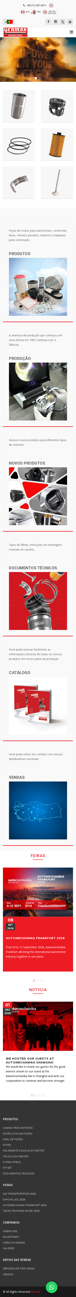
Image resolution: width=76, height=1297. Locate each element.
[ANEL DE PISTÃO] (19, 144)
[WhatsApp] (51, 1287)
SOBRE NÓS (10, 1231)
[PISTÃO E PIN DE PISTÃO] (57, 106)
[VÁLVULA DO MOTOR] (57, 183)
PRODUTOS (10, 1119)
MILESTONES (11, 1237)
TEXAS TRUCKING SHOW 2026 (21, 1211)
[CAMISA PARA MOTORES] (19, 106)
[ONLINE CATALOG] (45, 12)
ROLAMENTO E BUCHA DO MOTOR (23, 1150)
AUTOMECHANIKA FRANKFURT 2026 (35, 938)
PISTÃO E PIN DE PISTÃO (17, 1133)
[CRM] (33, 12)
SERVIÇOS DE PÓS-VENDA (19, 1268)
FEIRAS (8, 1185)
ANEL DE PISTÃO (13, 1139)
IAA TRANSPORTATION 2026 (19, 1193)
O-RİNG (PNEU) (12, 1162)
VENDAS (8, 1274)
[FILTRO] (57, 144)
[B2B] (23, 12)
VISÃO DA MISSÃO (14, 1242)
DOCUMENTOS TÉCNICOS (18, 1173)
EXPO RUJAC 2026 (14, 1199)
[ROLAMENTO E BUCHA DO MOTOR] (19, 183)
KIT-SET (7, 1167)
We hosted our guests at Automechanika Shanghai (30, 1060)
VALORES (8, 1248)
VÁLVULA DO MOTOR (15, 1156)
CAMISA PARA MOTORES (18, 1128)
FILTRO (7, 1145)
